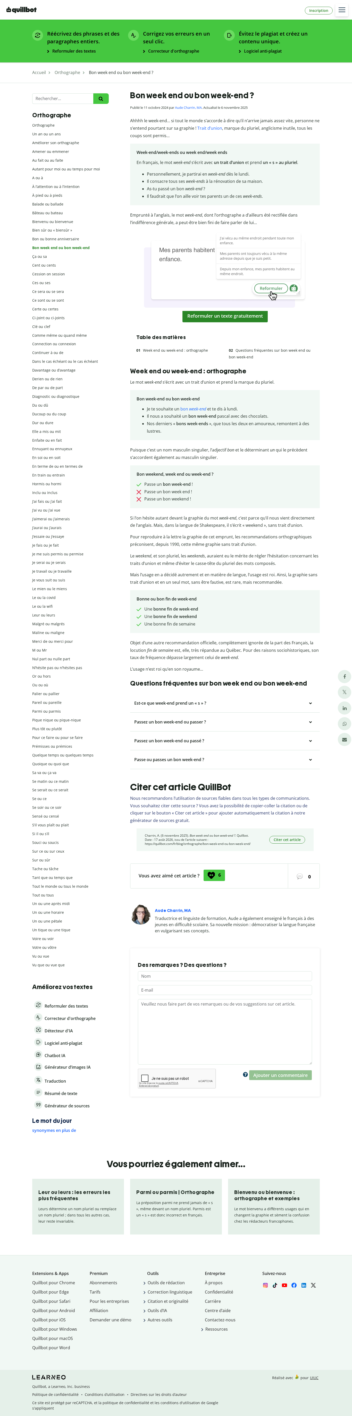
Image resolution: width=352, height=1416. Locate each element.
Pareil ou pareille (47, 702)
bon (193, 409)
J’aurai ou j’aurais (47, 527)
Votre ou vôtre (44, 947)
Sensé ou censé (45, 816)
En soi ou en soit (46, 457)
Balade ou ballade (47, 204)
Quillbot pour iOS (49, 1320)
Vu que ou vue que (48, 964)
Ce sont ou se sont (48, 300)
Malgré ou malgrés (48, 623)
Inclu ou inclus (44, 492)
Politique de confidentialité (55, 1394)
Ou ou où (40, 684)
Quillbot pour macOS (52, 1338)
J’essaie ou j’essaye (48, 536)
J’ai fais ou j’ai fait (47, 501)
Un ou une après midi (51, 903)
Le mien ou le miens (49, 588)
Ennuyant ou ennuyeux (52, 448)
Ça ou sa (39, 256)
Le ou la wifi (42, 606)
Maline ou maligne (48, 632)
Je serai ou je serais (49, 562)
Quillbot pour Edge (50, 1292)
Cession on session (48, 273)
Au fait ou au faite (47, 160)
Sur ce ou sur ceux (48, 851)
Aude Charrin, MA (188, 107)
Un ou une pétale (47, 921)
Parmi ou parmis (46, 711)
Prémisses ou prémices (52, 746)
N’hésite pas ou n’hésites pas (57, 667)
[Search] (100, 98)
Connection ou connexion (54, 343)
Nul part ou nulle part (51, 658)
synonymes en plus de (54, 1130)
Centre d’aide (218, 1310)
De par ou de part (47, 387)
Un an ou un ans (46, 133)
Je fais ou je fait (45, 545)
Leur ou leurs (43, 615)
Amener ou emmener (50, 151)
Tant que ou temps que (52, 877)
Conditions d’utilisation (104, 1394)
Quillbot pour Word (51, 1348)
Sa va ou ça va (44, 772)
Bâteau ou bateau (47, 212)
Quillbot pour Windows (54, 1329)
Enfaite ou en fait (47, 440)
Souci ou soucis (45, 842)
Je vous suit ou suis (48, 580)
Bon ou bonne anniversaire (55, 238)
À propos (214, 1283)
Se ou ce (39, 798)
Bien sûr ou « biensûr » (52, 230)
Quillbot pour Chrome (53, 1283)
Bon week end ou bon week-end (61, 247)
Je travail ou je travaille (52, 571)
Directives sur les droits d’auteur (159, 1394)
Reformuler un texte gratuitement (225, 316)
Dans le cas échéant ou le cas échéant (65, 361)
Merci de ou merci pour (52, 641)
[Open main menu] (341, 10)
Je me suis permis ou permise (57, 553)
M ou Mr (39, 650)
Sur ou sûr (41, 860)
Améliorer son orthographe (55, 142)
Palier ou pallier (46, 693)
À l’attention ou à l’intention (56, 186)
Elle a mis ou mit (46, 431)
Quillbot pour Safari (51, 1301)
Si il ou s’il (40, 833)
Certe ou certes (45, 309)
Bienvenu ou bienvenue (52, 221)
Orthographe (43, 125)
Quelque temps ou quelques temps (63, 755)
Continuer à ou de (47, 352)
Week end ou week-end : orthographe (175, 350)
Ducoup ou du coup (49, 413)
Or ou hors (41, 676)
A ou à (37, 177)
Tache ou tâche (45, 868)
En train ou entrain (48, 475)
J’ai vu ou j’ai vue (46, 510)
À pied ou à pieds (47, 195)
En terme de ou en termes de (57, 466)
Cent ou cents (44, 265)
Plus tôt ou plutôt (47, 728)
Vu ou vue (40, 956)
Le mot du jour (52, 1120)
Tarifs (95, 1292)
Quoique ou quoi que (50, 763)
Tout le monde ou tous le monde (60, 886)
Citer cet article (287, 839)
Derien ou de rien (47, 378)
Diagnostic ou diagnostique (55, 396)
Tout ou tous (43, 895)
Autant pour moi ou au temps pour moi (66, 169)
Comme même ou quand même (59, 335)
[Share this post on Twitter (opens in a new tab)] (344, 692)
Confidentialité (219, 1292)
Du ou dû (40, 405)
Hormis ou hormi (46, 483)
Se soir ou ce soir (47, 807)
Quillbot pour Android (53, 1310)
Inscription (318, 10)
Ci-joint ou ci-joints (48, 317)
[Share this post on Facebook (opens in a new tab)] (344, 676)
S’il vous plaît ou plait (50, 824)
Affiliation (99, 1310)
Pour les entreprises (109, 1301)
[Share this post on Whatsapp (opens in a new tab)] (344, 723)
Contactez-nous (220, 1320)
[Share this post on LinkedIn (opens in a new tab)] (344, 708)
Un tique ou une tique (51, 929)
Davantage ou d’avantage (54, 370)
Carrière (213, 1301)
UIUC (314, 1377)
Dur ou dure (42, 422)
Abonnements (103, 1283)
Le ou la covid (44, 597)
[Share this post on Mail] (344, 739)
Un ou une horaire (48, 912)
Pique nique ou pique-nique (56, 720)
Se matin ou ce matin (50, 781)
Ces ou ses (41, 282)
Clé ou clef (41, 326)
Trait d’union (209, 128)
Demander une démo (110, 1320)
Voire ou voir (43, 938)
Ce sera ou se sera (48, 291)
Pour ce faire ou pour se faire (57, 737)
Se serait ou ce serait (50, 789)
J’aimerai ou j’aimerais (51, 518)
